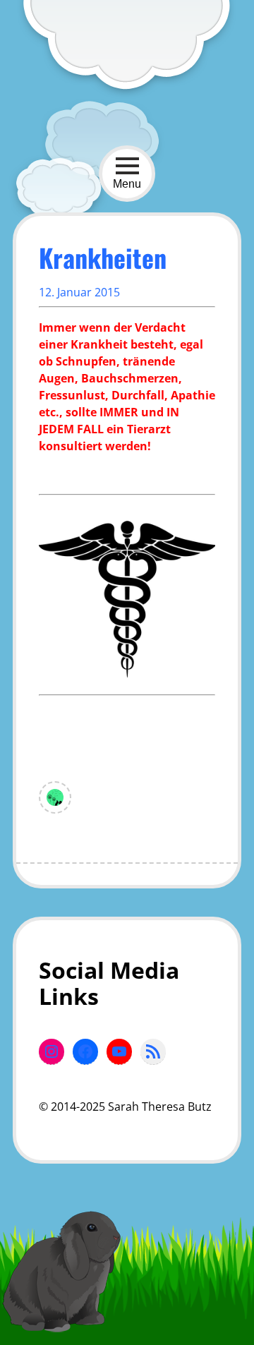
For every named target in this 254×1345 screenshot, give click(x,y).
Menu (127, 184)
